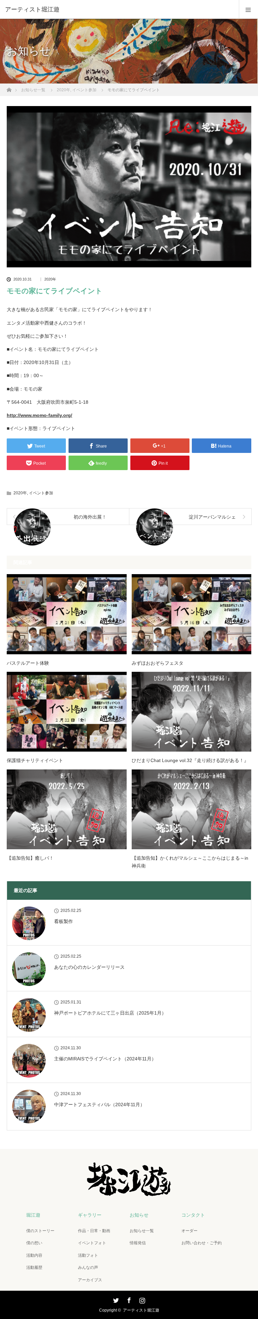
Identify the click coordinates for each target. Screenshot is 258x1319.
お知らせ (139, 1215)
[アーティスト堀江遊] (119, 9)
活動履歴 (34, 1267)
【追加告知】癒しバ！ (30, 858)
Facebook (128, 1299)
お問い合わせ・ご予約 (201, 1243)
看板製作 (63, 921)
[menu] (248, 9)
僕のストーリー (40, 1230)
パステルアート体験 (28, 663)
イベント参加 (41, 493)
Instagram (141, 1299)
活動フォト (88, 1255)
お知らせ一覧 (142, 1230)
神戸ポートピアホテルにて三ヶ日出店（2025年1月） (110, 1013)
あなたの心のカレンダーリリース (89, 967)
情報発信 (138, 1243)
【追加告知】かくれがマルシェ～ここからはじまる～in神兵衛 (190, 861)
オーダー (189, 1230)
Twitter (115, 1299)
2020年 (50, 279)
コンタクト (193, 1215)
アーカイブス (90, 1280)
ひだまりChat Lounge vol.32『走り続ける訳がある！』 (190, 760)
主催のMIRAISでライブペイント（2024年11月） (105, 1058)
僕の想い (34, 1243)
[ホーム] (9, 88)
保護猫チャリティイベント (35, 760)
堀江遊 (33, 1215)
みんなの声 (88, 1267)
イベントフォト (92, 1243)
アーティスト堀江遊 (141, 1310)
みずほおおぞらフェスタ (157, 663)
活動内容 (34, 1255)
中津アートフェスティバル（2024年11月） (99, 1104)
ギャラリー (89, 1215)
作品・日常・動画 (94, 1230)
